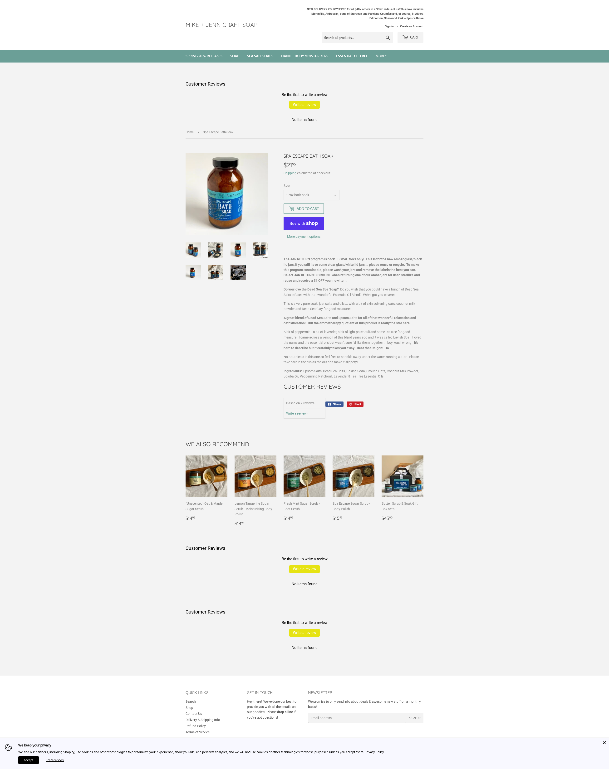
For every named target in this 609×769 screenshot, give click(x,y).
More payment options (303, 236)
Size (287, 186)
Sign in (389, 26)
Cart (414, 37)
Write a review (304, 104)
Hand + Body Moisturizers (304, 56)
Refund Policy (196, 726)
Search (191, 701)
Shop (189, 708)
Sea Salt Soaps (260, 56)
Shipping (290, 173)
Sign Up (414, 718)
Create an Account (411, 26)
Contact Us (194, 714)
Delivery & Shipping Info (203, 720)
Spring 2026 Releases (204, 56)
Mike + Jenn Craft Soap (221, 24)
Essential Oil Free (352, 56)
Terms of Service (198, 732)
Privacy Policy (374, 752)
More (380, 56)
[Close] (604, 742)
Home (190, 132)
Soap (234, 56)
